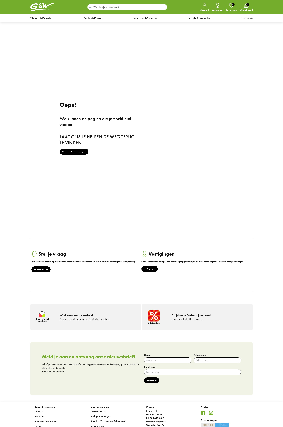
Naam (147, 355)
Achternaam (200, 355)
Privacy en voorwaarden (53, 371)
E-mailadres (150, 367)
